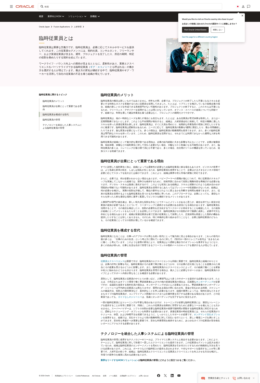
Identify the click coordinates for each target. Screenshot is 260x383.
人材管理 (78, 26)
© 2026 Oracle (44, 375)
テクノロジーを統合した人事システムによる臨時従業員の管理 (62, 126)
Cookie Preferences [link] (82, 376)
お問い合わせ (144, 376)
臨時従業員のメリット (53, 101)
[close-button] (253, 378)
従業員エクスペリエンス (113, 261)
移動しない (217, 29)
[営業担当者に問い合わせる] (248, 6)
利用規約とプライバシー (64, 376)
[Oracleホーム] (25, 6)
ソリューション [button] (75, 16)
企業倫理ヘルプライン (128, 376)
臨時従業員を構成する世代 (56, 114)
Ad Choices (96, 376)
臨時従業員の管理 (51, 119)
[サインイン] (243, 6)
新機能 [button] (93, 16)
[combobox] (130, 6)
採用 (104, 376)
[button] (11, 6)
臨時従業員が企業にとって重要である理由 (62, 107)
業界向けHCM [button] (54, 16)
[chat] (203, 378)
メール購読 (113, 376)
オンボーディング (204, 281)
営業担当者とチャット (219, 378)
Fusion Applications (62, 26)
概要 (41, 16)
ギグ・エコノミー (100, 66)
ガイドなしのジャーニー (130, 296)
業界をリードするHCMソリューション (119, 360)
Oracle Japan (44, 26)
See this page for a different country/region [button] (200, 37)
